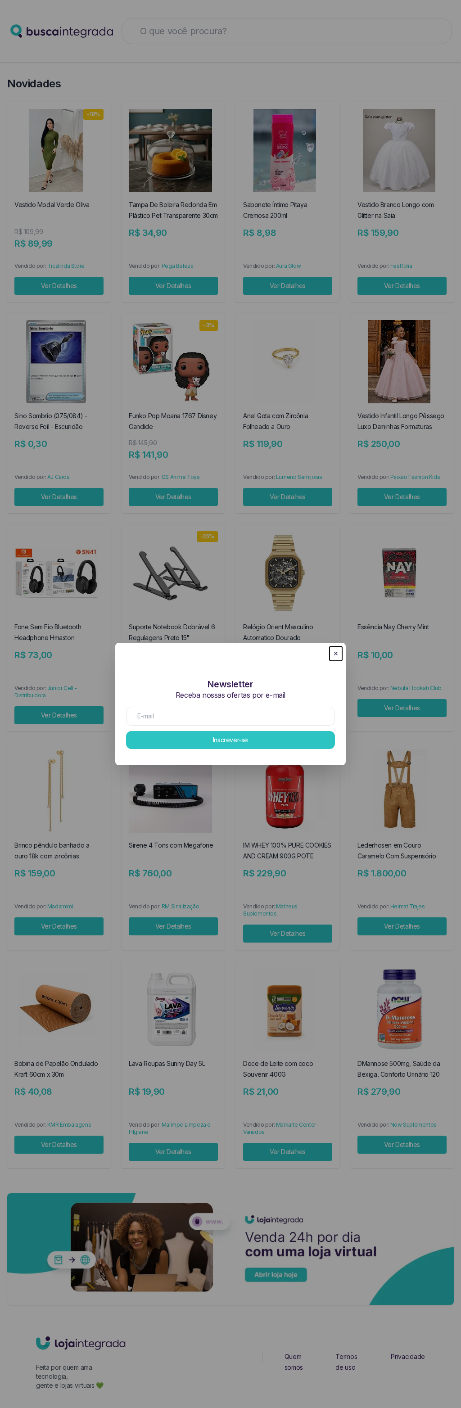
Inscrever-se (230, 740)
